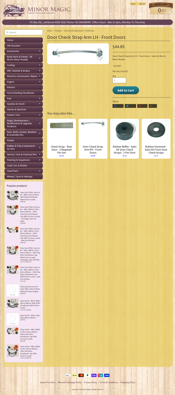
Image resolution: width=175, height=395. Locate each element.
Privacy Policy (90, 382)
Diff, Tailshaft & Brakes (18, 70)
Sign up (142, 4)
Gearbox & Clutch (16, 103)
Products (58, 31)
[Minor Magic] (37, 9)
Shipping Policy (128, 382)
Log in (133, 4)
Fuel (9, 98)
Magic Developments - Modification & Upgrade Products (19, 123)
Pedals (10, 140)
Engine (10, 81)
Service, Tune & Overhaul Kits (22, 154)
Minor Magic (87, 389)
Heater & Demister (16, 109)
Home (10, 40)
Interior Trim (13, 114)
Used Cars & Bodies (17, 165)
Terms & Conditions (109, 382)
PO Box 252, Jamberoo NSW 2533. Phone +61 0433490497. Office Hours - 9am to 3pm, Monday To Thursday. (87, 22)
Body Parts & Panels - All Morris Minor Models (19, 58)
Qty (114, 76)
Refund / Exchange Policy (69, 382)
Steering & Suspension (18, 159)
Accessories (13, 51)
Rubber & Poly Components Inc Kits (21, 147)
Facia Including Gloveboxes (20, 92)
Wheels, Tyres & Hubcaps (19, 176)
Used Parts (12, 170)
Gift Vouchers (13, 45)
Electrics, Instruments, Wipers (22, 76)
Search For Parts (47, 382)
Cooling (11, 65)
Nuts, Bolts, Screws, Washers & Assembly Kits (22, 133)
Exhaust (11, 87)
